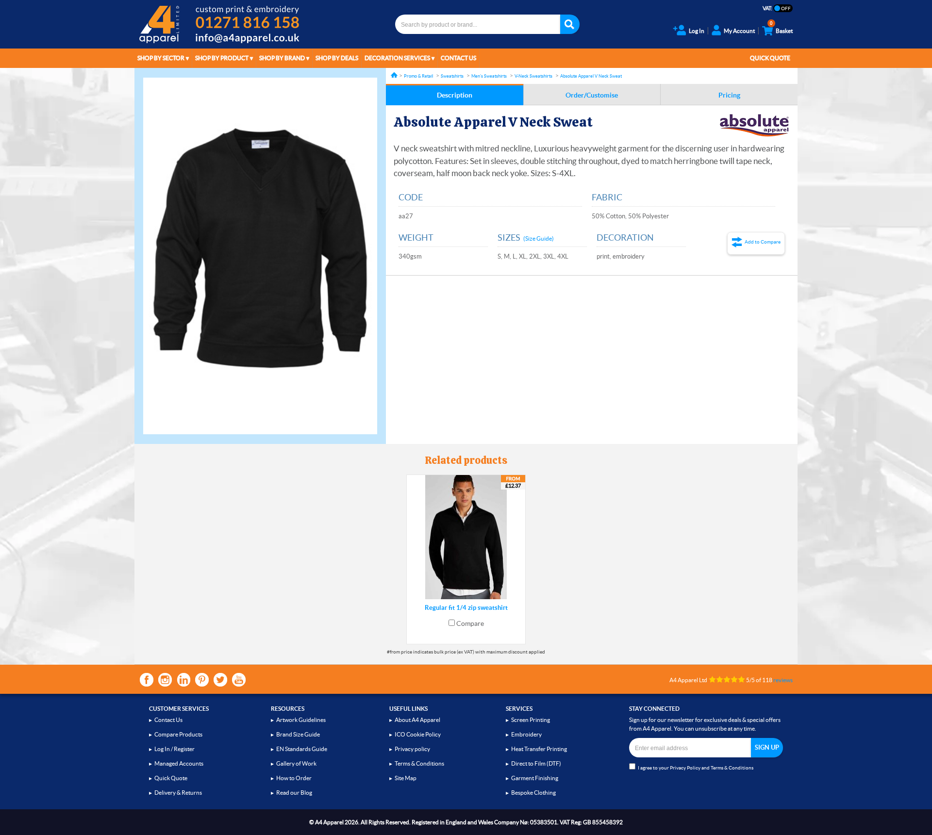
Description (454, 95)
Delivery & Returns (178, 792)
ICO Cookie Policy (418, 734)
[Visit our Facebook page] (146, 680)
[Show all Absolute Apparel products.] (754, 125)
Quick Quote (770, 58)
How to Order (294, 778)
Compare (470, 623)
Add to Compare (763, 242)
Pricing (729, 95)
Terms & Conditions (419, 763)
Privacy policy (412, 749)
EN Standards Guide (301, 749)
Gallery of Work (296, 763)
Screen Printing (530, 720)
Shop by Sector (160, 58)
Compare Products (178, 734)
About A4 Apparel (417, 720)
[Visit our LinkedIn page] (183, 680)
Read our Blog (294, 792)
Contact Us (458, 58)
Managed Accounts (178, 763)
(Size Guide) (538, 238)
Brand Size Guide (298, 734)
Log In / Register (174, 749)
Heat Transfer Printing (539, 749)
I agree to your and (695, 767)
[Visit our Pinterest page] (202, 680)
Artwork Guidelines (301, 720)
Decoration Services (397, 58)
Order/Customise (592, 95)
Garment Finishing (534, 778)
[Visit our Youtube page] (239, 680)
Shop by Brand (282, 58)
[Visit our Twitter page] (220, 680)
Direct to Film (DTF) (536, 763)
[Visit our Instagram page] (165, 680)
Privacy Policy (685, 767)
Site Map (405, 778)
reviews (783, 680)
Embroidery (526, 734)
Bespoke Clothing (533, 792)
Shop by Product (222, 58)
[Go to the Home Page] (394, 75)
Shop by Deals (337, 58)
